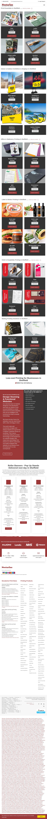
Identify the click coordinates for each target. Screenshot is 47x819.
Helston (21, 746)
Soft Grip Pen (22, 658)
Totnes (23, 776)
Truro (11, 777)
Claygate (36, 735)
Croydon (28, 737)
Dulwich (29, 739)
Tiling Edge (17, 711)
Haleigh (17, 743)
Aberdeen (4, 718)
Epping (41, 740)
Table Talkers (31, 592)
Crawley (8, 737)
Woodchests (4, 713)
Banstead (15, 721)
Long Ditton (34, 753)
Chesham (21, 801)
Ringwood (13, 794)
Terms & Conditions (5, 697)
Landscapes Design (12, 705)
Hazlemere (25, 789)
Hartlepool (13, 805)
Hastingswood (32, 745)
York (9, 783)
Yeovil (7, 798)
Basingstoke (17, 722)
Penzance (18, 762)
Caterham (23, 731)
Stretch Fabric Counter (41, 597)
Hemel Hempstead (27, 746)
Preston (36, 763)
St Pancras (19, 771)
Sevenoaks (10, 768)
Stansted (38, 771)
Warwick (34, 778)
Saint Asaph (25, 794)
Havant (3, 746)
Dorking (34, 787)
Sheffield (20, 768)
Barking (30, 721)
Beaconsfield (39, 722)
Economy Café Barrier (41, 640)
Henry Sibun (12, 703)
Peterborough (29, 762)
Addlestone (19, 718)
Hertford (3, 747)
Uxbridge (24, 777)
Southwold (9, 795)
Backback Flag (31, 659)
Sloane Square (9, 769)
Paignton (3, 762)
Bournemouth (27, 725)
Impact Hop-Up (40, 591)
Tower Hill (4, 777)
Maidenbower (18, 754)
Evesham (40, 802)
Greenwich (37, 742)
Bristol (38, 727)
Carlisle (3, 787)
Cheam (26, 733)
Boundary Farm (9, 698)
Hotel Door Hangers (23, 660)
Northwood (28, 759)
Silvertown (4, 769)
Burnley (22, 800)
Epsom (8, 788)
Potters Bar (24, 763)
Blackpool (30, 724)
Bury (18, 729)
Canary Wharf (32, 730)
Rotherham (35, 765)
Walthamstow (12, 778)
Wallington (42, 777)
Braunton (8, 727)
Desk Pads (22, 607)
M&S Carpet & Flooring (11, 708)
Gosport (42, 788)
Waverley (4, 780)
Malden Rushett (35, 754)
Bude (39, 728)
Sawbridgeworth (25, 766)
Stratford (36, 772)
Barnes (38, 721)
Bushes (29, 729)
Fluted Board (40, 603)
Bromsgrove (4, 800)
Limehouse (14, 753)
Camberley (14, 730)
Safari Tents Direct (11, 710)
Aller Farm (3, 698)
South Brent (39, 769)
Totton (8, 796)
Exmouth (14, 741)
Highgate (18, 747)
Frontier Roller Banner (32, 651)
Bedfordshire (27, 755)
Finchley (37, 741)
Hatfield (37, 745)
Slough (14, 769)
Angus (40, 718)
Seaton (36, 766)
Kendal (15, 790)
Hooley (6, 748)
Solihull (30, 769)
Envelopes (22, 609)
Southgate (30, 770)
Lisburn (18, 753)
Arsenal (12, 719)
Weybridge (42, 780)
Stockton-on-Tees (15, 772)
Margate (29, 792)
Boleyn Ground (5, 725)
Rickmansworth (20, 765)
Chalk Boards (31, 608)
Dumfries (34, 739)
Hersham (42, 746)
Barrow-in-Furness (36, 783)
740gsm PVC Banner (41, 671)
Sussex (32, 755)
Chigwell (37, 734)
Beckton (3, 723)
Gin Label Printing (32, 624)
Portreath (14, 763)
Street (29, 795)
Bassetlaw (22, 722)
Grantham (4, 789)
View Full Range (27, 8)
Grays (33, 742)
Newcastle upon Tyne (16, 793)
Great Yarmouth (10, 789)
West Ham (27, 780)
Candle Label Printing (24, 640)
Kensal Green (17, 749)
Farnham (23, 788)
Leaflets (22, 586)
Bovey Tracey (33, 725)
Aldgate (23, 718)
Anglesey (36, 718)
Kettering (19, 790)
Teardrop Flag (31, 667)
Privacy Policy (11, 697)
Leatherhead (28, 752)
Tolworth (3, 776)
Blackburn (16, 724)
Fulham (41, 741)
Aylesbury (35, 719)
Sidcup (36, 768)
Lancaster (23, 752)
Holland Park (34, 747)
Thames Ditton (14, 775)
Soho (28, 769)
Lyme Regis (20, 792)
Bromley (31, 727)
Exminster (10, 741)
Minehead (40, 792)
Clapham (31, 735)
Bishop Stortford (10, 724)
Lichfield (36, 790)
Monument (14, 757)
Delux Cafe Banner (32, 599)
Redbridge (41, 764)
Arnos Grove (8, 719)
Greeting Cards (23, 613)
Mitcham (10, 757)
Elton (28, 740)
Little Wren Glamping (13, 707)
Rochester (30, 765)
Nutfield (8, 760)
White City (4, 781)
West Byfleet (21, 780)
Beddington (8, 723)
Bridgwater (31, 784)
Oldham (22, 760)
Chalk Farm (7, 733)
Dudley (26, 739)
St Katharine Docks (12, 771)
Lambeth (18, 752)
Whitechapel (16, 781)
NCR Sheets (22, 601)
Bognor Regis (14, 725)
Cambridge (19, 730)
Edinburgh (17, 740)
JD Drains (18, 704)
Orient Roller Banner (32, 649)
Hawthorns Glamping (5, 703)
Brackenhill (14, 698)
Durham (38, 787)
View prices (12, 368)
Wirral (7, 782)
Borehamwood (21, 725)
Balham (3, 721)
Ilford (28, 748)
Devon (15, 739)
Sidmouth (40, 768)
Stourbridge (25, 795)
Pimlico (33, 762)
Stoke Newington (23, 772)
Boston (27, 784)
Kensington (23, 749)
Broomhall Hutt (4, 699)
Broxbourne (13, 728)
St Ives (6, 771)
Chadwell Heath (28, 731)
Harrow (27, 745)
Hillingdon (22, 747)
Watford (38, 778)
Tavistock (28, 774)
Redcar (3, 765)
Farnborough (17, 788)
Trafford (8, 777)
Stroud (5, 774)
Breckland (12, 727)
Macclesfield (7, 754)
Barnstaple (8, 722)
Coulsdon (29, 736)
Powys (33, 763)
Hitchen (33, 789)
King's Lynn (24, 790)
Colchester (11, 736)
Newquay (7, 759)
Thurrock (38, 775)
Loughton (41, 753)
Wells (15, 796)
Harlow (15, 745)
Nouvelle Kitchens (11, 702)
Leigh (40, 752)
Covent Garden (35, 736)
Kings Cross (37, 749)
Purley (3, 764)
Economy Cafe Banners (32, 601)
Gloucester (23, 742)
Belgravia (16, 723)
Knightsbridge (4, 752)
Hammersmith (29, 743)
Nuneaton (4, 760)
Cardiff (10, 731)
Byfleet (37, 729)
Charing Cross (16, 733)
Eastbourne (43, 787)
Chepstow (16, 801)
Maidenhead (24, 754)
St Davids (13, 795)
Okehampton (17, 760)
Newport (3, 759)
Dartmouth (4, 739)
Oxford (32, 760)
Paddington (37, 760)
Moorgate (24, 757)
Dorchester (30, 787)
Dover (23, 739)
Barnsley (3, 722)
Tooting (7, 776)
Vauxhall (28, 777)
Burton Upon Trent (19, 786)
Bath (26, 722)
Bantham (22, 721)
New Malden (4, 758)
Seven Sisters (4, 768)
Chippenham (32, 734)
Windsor (3, 782)
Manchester (4, 755)
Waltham (7, 778)
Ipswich (35, 748)
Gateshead (4, 742)
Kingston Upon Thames (22, 751)
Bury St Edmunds (23, 729)
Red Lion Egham (4, 710)
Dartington (42, 737)
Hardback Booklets (23, 623)
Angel (33, 718)
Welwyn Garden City (14, 780)
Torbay (15, 776)
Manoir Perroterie (4, 709)
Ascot (19, 719)
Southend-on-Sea (23, 770)
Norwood (37, 759)
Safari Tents (17, 710)
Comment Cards (23, 662)
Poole (7, 763)
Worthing (39, 796)
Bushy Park (33, 729)
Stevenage (4, 772)
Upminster (19, 777)
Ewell (3, 741)
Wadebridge (32, 777)
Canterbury (42, 730)
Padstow (41, 760)
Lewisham (4, 753)
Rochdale (25, 765)
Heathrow (17, 746)
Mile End (42, 755)
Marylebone (9, 755)
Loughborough (9, 792)
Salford (8, 766)
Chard (12, 733)
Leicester (36, 752)
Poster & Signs (31, 620)
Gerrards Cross (14, 742)
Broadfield (4, 728)
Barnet (42, 721)
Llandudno (4, 792)
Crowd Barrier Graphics (24, 668)
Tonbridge (4, 796)
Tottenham (27, 776)
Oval (30, 760)
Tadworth (19, 774)
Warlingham (24, 778)
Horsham (17, 748)
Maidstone (29, 754)
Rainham (23, 764)
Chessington (17, 734)
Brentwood (22, 727)
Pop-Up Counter (40, 599)
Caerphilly (41, 729)
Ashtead (26, 719)
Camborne (9, 730)
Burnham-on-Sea (13, 729)
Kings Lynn (42, 749)
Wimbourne (29, 796)
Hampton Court (35, 743)
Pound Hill (29, 763)
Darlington (25, 787)
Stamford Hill (28, 771)
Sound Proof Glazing (11, 711)
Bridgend (27, 727)
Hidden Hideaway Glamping (6, 704)
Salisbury (12, 766)
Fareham (12, 788)
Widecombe (31, 781)
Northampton (23, 759)
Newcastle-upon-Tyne (33, 758)
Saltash (16, 766)
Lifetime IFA (14, 704)
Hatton (41, 745)
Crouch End (20, 737)
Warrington (29, 778)
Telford (37, 795)
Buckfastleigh (29, 728)
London (29, 753)
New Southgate (10, 758)
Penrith (36, 793)
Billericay (39, 723)
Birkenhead (12, 784)
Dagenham (33, 737)
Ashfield (22, 719)
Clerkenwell (41, 735)
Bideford (35, 723)
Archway (3, 719)
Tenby (40, 795)
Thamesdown (20, 775)
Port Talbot (4, 794)
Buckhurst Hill (35, 728)
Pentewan (13, 762)
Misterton (4, 793)
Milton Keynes (4, 757)
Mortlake (32, 757)
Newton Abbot (13, 759)
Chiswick (11, 735)
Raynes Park (32, 764)
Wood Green (27, 782)
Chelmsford (31, 733)
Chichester (17, 787)
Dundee (38, 739)
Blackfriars (21, 724)
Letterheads (22, 592)
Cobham (3, 736)
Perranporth (23, 762)
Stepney (42, 771)
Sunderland (10, 774)
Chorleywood (16, 735)
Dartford (37, 737)
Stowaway (39, 662)
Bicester (31, 723)
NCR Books (22, 599)
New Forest (41, 757)
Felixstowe (27, 788)
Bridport (35, 784)
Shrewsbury (36, 794)
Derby (12, 739)
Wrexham (4, 798)
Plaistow (40, 762)
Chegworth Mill (15, 699)
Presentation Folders (24, 603)
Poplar (10, 763)
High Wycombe (12, 747)
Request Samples (12, 166)
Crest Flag (30, 661)
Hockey (26, 747)
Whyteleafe (21, 781)
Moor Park (19, 757)
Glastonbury (37, 788)
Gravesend (29, 742)
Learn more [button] (4, 817)
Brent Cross (17, 727)
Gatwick (8, 742)
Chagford (34, 731)
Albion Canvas (17, 697)
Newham (40, 758)
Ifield (25, 748)
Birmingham (4, 724)
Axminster (30, 719)
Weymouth (24, 796)
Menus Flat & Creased (32, 588)
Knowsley (10, 752)
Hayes (6, 746)
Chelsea (35, 733)
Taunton (23, 774)
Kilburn (33, 749)
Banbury (7, 721)
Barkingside (34, 721)
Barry (42, 783)
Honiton (43, 747)
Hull (5, 790)
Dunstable (17, 802)
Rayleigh (27, 764)
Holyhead (38, 789)
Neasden (36, 757)
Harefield (7, 745)
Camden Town (25, 730)
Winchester (34, 796)
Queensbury (13, 764)
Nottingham (41, 759)
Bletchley (39, 724)
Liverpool (25, 753)
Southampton (11, 770)
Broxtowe (18, 728)
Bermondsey (26, 723)
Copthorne (20, 736)
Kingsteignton (14, 751)
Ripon (17, 794)
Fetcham (31, 741)
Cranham (4, 737)
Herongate (38, 746)
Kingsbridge (4, 751)
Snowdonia (4, 795)
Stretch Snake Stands (41, 620)
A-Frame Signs (31, 606)
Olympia (26, 760)
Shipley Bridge (31, 768)
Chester (22, 734)
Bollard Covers (40, 653)
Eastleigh (8, 740)
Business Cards (23, 590)
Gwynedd (4, 743)
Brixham (42, 727)
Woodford (33, 782)
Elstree (25, 740)
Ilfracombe (31, 748)
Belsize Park (21, 723)
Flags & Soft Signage (32, 610)
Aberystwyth (13, 783)
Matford (14, 755)
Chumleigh (27, 735)
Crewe (15, 737)
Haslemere (20, 789)
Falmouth (22, 741)
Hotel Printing (31, 584)
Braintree (3, 727)
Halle (20, 743)
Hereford (29, 789)
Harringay (19, 745)
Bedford (12, 723)
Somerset (35, 769)
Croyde (24, 737)
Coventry (41, 736)
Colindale (16, 736)
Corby (21, 787)
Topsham (12, 776)
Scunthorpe (30, 794)
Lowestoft (15, 792)
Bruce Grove (23, 728)
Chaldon (38, 731)
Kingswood (38, 751)
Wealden (8, 780)
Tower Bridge (33, 776)
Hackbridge (8, 743)
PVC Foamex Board (41, 609)
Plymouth (4, 763)
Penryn (9, 762)
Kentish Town (28, 749)
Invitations (22, 615)
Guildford (41, 742)
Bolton (10, 725)
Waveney (42, 778)
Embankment (33, 740)
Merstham (22, 755)
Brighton (35, 727)
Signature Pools (4, 711)
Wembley (19, 796)
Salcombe (4, 766)
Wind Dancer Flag (40, 664)
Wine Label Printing (32, 622)
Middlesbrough (37, 755)
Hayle (9, 746)
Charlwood (22, 733)
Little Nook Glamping (5, 707)
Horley (9, 748)
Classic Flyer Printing (32, 626)
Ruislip (44, 765)
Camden (37, 786)
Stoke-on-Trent (30, 772)
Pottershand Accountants (12, 709)
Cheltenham (40, 733)
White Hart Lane (10, 781)
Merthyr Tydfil (34, 792)
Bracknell (38, 725)
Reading (37, 764)
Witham (10, 782)
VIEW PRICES (12, 283)
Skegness (41, 794)
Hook (3, 748)
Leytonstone (8, 753)
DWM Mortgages (4, 702)
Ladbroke (14, 752)
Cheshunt (12, 734)
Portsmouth (19, 763)
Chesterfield (27, 734)
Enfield (37, 740)
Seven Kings (41, 766)
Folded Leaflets (23, 588)
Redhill (6, 765)
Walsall (3, 778)
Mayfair (18, 755)
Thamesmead (27, 775)
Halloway (23, 743)
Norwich (33, 759)
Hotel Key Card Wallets (24, 656)
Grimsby (15, 789)
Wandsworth (18, 778)
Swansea (15, 774)
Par (6, 762)
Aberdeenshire (9, 718)
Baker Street (40, 719)
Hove (3, 790)
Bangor (10, 721)
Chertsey (3, 734)
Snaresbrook (23, 769)
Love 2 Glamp (4, 708)
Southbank (17, 770)
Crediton (12, 737)
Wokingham (14, 782)
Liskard (22, 753)
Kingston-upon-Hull (32, 751)
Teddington (32, 774)
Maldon (40, 754)
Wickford (26, 781)
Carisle (13, 731)
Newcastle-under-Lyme (23, 758)
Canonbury (37, 730)
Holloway (39, 747)
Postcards (22, 611)
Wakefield (38, 777)
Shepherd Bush (25, 768)
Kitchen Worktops (4, 705)
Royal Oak (40, 765)
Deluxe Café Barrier (41, 642)
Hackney (13, 743)
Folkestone (32, 788)
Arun (16, 719)
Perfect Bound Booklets (24, 621)
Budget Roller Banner (32, 643)
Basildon (12, 722)
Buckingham (4, 786)
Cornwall (25, 736)
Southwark (35, 770)
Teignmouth (4, 775)
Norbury (18, 759)
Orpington (23, 793)
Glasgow (19, 742)
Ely (6, 788)
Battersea (29, 722)
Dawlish (8, 739)
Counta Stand (40, 601)
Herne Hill (33, 746)
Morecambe (8, 793)
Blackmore (26, 724)
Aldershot (18, 783)
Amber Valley (28, 718)
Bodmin (43, 724)
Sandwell (20, 766)
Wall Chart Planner (23, 605)
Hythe (8, 790)
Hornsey (13, 748)
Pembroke (32, 793)
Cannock (42, 786)
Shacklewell (15, 768)
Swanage (33, 795)
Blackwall (35, 724)
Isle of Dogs (40, 748)
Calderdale (4, 730)
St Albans (39, 770)
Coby (7, 736)
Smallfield (18, 769)
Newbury (16, 758)
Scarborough (32, 766)
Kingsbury (9, 751)
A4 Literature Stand (41, 675)
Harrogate (23, 745)
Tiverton (42, 775)
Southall (6, 770)
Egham (3, 788)
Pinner (37, 762)
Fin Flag (30, 665)
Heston (7, 747)
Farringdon (26, 741)
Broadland (8, 728)
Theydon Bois (33, 775)
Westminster (37, 780)
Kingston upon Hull (30, 790)
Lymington (25, 792)
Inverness (11, 790)
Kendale (11, 806)
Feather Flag (31, 663)
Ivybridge (8, 749)
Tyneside (15, 777)
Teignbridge (38, 774)
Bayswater (34, 722)
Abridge (14, 718)
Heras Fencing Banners (24, 670)
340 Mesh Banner (40, 673)
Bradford (42, 725)
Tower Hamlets (39, 776)
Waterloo (12, 796)
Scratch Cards (31, 590)
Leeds (32, 752)
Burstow (7, 729)
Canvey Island (5, 731)
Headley (13, 746)
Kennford (12, 749)
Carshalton (17, 731)
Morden (28, 757)
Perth (40, 793)
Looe (38, 753)
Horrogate (42, 789)
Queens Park (7, 764)
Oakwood (12, 760)
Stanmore (33, 771)
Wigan (36, 781)
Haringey (11, 745)
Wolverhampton (21, 782)
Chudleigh (22, 735)
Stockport (9, 772)
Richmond (9, 794)
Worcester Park (5, 783)
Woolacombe (38, 782)
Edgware (12, 740)
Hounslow (21, 748)
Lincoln (40, 790)
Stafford (23, 771)
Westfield (32, 780)
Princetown (41, 763)
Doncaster (19, 739)
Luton (3, 754)
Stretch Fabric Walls (41, 611)
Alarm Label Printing (24, 634)
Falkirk (18, 741)
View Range (12, 32)
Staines (17, 795)
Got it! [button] (41, 816)
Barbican (26, 721)
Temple (9, 775)
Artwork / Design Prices (24, 584)
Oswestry (28, 793)
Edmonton (21, 740)
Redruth (10, 765)
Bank (18, 721)
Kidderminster (20, 806)
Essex (44, 740)
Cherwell (8, 734)
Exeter (6, 741)
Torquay (19, 776)
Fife (34, 741)
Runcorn (20, 794)
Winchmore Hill (41, 781)
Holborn (30, 747)
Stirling (21, 795)
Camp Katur (10, 699)
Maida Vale (12, 754)
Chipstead (7, 735)
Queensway (18, 764)
